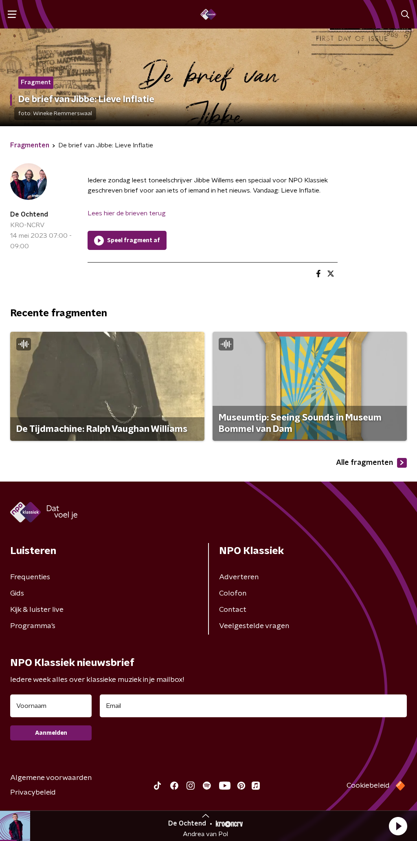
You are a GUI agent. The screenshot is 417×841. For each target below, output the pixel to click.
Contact (232, 609)
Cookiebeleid (368, 785)
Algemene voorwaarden (51, 778)
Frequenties (30, 577)
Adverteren (239, 577)
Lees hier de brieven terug (127, 213)
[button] (398, 826)
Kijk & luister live (37, 609)
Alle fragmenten (364, 462)
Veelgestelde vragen (254, 626)
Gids (17, 593)
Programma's (32, 626)
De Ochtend (29, 214)
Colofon (232, 593)
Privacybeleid (33, 792)
